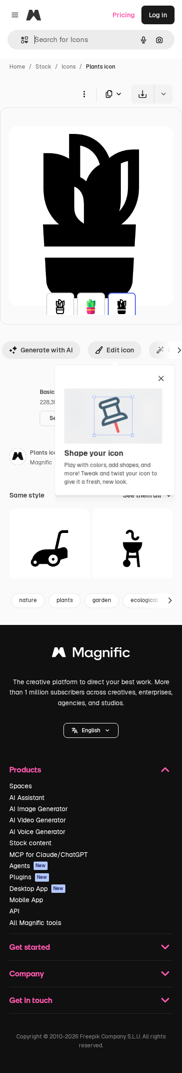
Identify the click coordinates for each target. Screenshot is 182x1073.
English (91, 730)
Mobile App (26, 900)
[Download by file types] (113, 94)
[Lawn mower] (49, 548)
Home (17, 66)
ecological (144, 600)
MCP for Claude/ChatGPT (48, 854)
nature (28, 600)
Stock (43, 66)
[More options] (84, 93)
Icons (69, 66)
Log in (158, 15)
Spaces (20, 786)
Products (25, 769)
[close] (161, 379)
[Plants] (60, 307)
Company (26, 973)
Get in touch (30, 1000)
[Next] (169, 600)
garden (101, 600)
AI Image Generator (38, 809)
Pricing (123, 15)
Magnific (41, 462)
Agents (27, 866)
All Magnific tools (35, 923)
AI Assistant (26, 797)
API (14, 911)
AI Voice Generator (37, 832)
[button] (91, 730)
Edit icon (120, 350)
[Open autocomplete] (21, 39)
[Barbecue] (132, 548)
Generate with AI (47, 350)
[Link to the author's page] (17, 458)
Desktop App (36, 888)
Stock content (30, 843)
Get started (29, 947)
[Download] (142, 94)
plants (64, 600)
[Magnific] (91, 654)
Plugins (28, 877)
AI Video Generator (37, 820)
